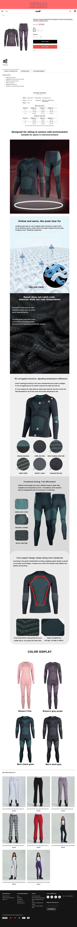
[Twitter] (51, 897)
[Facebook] (48, 897)
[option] (16, 37)
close (74, 7)
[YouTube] (59, 897)
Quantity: (35, 34)
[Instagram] (55, 897)
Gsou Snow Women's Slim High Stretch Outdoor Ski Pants (13, 808)
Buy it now (45, 46)
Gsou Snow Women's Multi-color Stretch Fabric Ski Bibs (63, 845)
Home (3, 15)
